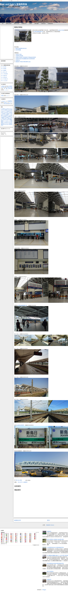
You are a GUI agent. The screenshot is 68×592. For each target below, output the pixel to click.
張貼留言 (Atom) (50, 525)
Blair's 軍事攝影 (3, 68)
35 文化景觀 (6, 121)
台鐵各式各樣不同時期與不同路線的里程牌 (26, 57)
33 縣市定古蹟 (9, 87)
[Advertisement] (6, 42)
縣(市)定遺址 (6, 124)
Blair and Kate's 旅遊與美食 (13, 4)
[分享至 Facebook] (28, 480)
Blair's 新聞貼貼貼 (4, 77)
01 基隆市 (3, 108)
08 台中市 (20, 482)
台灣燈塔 (30, 23)
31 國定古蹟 (3, 86)
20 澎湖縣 (10, 117)
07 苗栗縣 (7, 111)
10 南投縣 (10, 112)
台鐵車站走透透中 (9, 23)
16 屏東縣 (4, 116)
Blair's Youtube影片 (4, 80)
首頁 (2, 23)
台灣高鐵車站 (3, 101)
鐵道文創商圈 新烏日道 (21, 48)
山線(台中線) (61, 30)
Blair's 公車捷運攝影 (4, 73)
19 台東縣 (6, 117)
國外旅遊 (5, 123)
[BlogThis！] (26, 480)
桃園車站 (49, 531)
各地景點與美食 (50, 23)
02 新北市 (8, 108)
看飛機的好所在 (24, 23)
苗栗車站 (49, 579)
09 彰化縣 (6, 112)
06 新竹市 (3, 111)
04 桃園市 (5, 109)
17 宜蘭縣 (9, 116)
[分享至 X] (27, 480)
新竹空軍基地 (50, 571)
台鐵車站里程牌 (19, 55)
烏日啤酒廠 (18, 49)
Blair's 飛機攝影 (3, 70)
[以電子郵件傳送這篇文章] (25, 480)
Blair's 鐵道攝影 (3, 66)
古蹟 (2, 95)
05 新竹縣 (10, 109)
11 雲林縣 (3, 113)
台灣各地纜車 (36, 23)
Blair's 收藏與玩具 (4, 75)
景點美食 (7, 95)
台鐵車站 (25, 482)
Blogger (44, 589)
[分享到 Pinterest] (29, 480)
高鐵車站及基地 (16, 23)
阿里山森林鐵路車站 (7, 103)
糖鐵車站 (5, 102)
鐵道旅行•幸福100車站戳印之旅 (23, 61)
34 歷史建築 (8, 88)
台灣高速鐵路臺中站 (38, 31)
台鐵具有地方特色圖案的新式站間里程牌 (25, 58)
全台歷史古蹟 (43, 23)
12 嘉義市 (7, 113)
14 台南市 (6, 115)
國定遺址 (8, 123)
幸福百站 (18, 60)
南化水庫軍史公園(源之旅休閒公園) (55, 539)
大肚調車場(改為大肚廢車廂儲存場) (55, 547)
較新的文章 (17, 520)
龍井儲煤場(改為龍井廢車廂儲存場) (55, 563)
